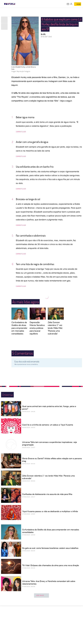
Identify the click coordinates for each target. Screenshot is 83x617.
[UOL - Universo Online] (16, 4)
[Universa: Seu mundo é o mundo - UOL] (9, 4)
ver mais (40, 595)
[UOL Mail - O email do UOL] (68, 4)
